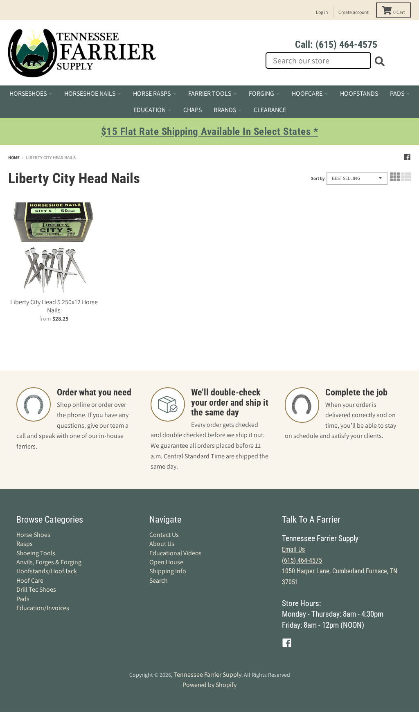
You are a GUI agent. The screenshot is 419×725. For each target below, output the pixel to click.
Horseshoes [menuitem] (28, 93)
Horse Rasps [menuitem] (152, 93)
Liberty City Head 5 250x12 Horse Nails (54, 306)
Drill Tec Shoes (36, 589)
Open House (166, 562)
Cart (399, 12)
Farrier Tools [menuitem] (209, 93)
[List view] (406, 177)
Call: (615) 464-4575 (336, 44)
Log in (322, 12)
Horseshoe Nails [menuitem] (89, 93)
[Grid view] (395, 177)
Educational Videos (175, 553)
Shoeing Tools (35, 553)
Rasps (24, 543)
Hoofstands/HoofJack (46, 571)
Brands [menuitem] (225, 109)
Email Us (293, 549)
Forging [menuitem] (261, 93)
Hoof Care (29, 580)
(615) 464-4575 (302, 560)
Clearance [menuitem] (270, 109)
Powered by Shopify (209, 684)
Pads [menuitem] (397, 93)
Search (158, 580)
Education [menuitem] (149, 109)
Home (14, 157)
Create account (353, 12)
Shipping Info (167, 571)
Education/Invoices (42, 608)
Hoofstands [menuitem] (359, 93)
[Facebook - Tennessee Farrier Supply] (407, 157)
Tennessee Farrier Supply (207, 674)
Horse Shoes (33, 534)
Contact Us (164, 534)
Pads (22, 599)
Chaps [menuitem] (192, 109)
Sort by (318, 178)
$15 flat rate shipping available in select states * (209, 131)
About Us (161, 543)
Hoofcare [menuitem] (307, 93)
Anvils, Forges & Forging (48, 562)
